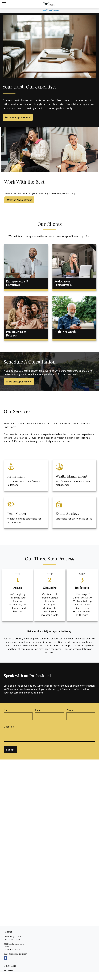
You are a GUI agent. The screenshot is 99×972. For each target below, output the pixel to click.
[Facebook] (5, 958)
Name (7, 710)
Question (9, 726)
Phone (70, 710)
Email (38, 710)
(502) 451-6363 (16, 936)
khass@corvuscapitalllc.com (15, 954)
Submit (10, 749)
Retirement (8, 970)
